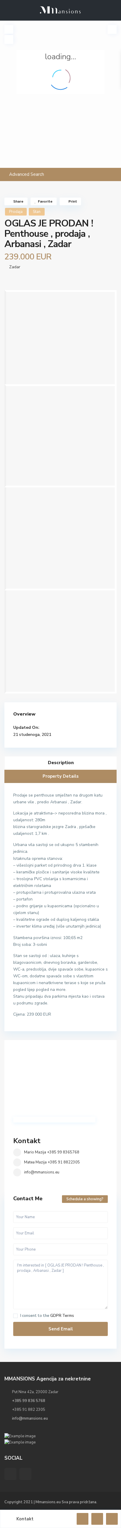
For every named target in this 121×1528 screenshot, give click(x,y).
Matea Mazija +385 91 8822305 (52, 1162)
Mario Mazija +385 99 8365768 (51, 1152)
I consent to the (47, 1316)
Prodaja (16, 211)
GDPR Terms (62, 1315)
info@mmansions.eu (41, 1172)
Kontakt (27, 1140)
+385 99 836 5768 (28, 1400)
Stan (37, 211)
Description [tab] (61, 763)
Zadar (14, 267)
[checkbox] (15, 1316)
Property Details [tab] (61, 776)
